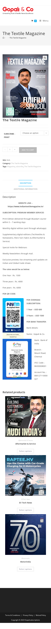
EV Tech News (25, 502)
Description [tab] (25, 183)
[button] (45, 58)
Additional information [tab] (25, 189)
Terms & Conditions (12, 615)
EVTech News (25, 499)
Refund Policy (41, 615)
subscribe (19, 166)
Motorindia (25, 558)
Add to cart (28, 150)
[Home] (3, 38)
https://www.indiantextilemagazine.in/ (25, 206)
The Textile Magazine (18, 38)
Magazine (11, 166)
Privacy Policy (28, 615)
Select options (25, 451)
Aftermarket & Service (25, 440)
